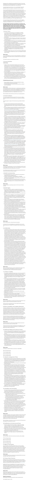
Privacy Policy (23, 462)
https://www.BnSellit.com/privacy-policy (15, 139)
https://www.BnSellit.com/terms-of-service (11, 144)
